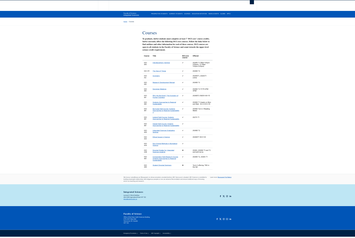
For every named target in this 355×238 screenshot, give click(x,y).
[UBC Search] (252, 3)
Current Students (176, 13)
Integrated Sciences (131, 15)
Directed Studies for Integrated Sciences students (163, 151)
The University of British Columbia (103, 5)
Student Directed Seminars (162, 165)
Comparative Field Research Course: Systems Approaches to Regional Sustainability (165, 158)
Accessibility (166, 233)
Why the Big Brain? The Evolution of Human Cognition (165, 96)
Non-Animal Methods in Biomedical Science (165, 144)
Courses (187, 13)
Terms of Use (144, 233)
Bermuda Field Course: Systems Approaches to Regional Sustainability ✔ (166, 110)
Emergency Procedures (130, 233)
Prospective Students (159, 13)
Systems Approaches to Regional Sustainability (164, 103)
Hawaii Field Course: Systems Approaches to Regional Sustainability (166, 124)
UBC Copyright (155, 233)
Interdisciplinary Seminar (161, 63)
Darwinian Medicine (159, 89)
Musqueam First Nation (224, 177)
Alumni (222, 13)
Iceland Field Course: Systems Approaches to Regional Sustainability (166, 118)
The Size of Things (159, 71)
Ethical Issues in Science (161, 137)
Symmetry (156, 76)
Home (125, 21)
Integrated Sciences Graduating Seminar (164, 131)
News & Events (213, 13)
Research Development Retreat (164, 82)
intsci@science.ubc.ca (130, 199)
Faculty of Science (130, 13)
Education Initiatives (199, 13)
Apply (229, 13)
